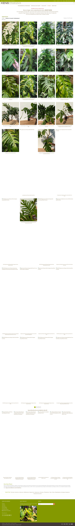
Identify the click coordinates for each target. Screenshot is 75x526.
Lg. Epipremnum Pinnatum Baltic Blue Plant (28, 195)
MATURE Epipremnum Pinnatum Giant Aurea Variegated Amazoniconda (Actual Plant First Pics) (10, 334)
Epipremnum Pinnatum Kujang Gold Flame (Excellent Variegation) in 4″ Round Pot (64, 99)
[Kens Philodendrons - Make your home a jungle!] (14, 3)
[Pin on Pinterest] (9, 515)
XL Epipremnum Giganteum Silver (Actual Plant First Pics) (64, 195)
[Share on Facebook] (2, 515)
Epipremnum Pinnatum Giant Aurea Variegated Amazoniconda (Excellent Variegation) (28, 46)
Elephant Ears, (32, 492)
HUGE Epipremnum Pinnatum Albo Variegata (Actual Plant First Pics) (10, 265)
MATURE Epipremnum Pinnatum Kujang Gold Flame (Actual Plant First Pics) (28, 222)
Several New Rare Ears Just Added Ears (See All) (37, 410)
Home (3, 18)
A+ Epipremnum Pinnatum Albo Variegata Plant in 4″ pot (64, 45)
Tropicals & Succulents (37, 493)
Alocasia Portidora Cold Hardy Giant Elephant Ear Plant (7, 478)
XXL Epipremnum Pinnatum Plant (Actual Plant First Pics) (10, 126)
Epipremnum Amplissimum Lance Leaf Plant (28, 72)
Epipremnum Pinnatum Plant (46, 72)
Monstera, (42, 492)
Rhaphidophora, (58, 492)
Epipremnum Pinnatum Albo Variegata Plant (10, 45)
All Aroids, (13, 492)
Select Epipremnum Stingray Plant (10, 72)
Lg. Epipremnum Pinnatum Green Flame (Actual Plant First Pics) (46, 126)
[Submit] (54, 504)
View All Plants (13, 523)
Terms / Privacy (8, 523)
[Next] (40, 407)
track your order (4, 508)
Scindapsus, (63, 492)
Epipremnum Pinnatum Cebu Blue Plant (46, 98)
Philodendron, (47, 492)
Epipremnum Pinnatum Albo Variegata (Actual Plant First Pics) (46, 334)
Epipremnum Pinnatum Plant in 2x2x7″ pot (46, 45)
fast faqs (3, 503)
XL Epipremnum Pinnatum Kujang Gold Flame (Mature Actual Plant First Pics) (46, 153)
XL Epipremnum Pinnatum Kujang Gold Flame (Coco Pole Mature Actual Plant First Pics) (65, 403)
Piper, (51, 492)
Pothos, (53, 492)
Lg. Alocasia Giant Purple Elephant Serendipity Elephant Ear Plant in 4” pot (67, 478)
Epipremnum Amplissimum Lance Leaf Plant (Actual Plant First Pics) (64, 265)
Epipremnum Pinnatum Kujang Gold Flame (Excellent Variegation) (10, 99)
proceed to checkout (5, 509)
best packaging (4, 507)
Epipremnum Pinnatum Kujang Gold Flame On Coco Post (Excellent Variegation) (28, 334)
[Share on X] (4, 515)
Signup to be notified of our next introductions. (13, 487)
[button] (69, 1)
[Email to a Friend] (7, 515)
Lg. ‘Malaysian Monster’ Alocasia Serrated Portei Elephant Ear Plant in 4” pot (55, 478)
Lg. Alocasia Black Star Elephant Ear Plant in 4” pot (43, 478)
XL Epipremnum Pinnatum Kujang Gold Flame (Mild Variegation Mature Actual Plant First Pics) (64, 126)
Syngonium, (67, 492)
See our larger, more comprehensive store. (37, 10)
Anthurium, (21, 492)
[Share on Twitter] (6, 515)
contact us (3, 504)
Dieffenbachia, (26, 492)
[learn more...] (28, 513)
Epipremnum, (37, 492)
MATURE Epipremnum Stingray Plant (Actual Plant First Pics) (29, 126)
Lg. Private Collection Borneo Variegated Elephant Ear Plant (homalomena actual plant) (19, 478)
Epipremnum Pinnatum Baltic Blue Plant (64, 72)
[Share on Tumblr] (11, 515)
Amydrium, (17, 492)
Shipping (3, 523)
